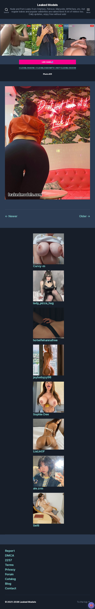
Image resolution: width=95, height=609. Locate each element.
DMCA (9, 555)
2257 (8, 560)
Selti (36, 525)
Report (10, 551)
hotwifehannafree (45, 340)
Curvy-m (39, 266)
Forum (9, 574)
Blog (8, 583)
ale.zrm (38, 488)
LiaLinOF (39, 451)
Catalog (10, 579)
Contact (10, 588)
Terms (9, 565)
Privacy (10, 569)
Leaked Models (47, 4)
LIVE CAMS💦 (47, 62)
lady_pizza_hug (43, 303)
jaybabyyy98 (42, 377)
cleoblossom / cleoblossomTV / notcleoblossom (47, 68)
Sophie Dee (41, 414)
